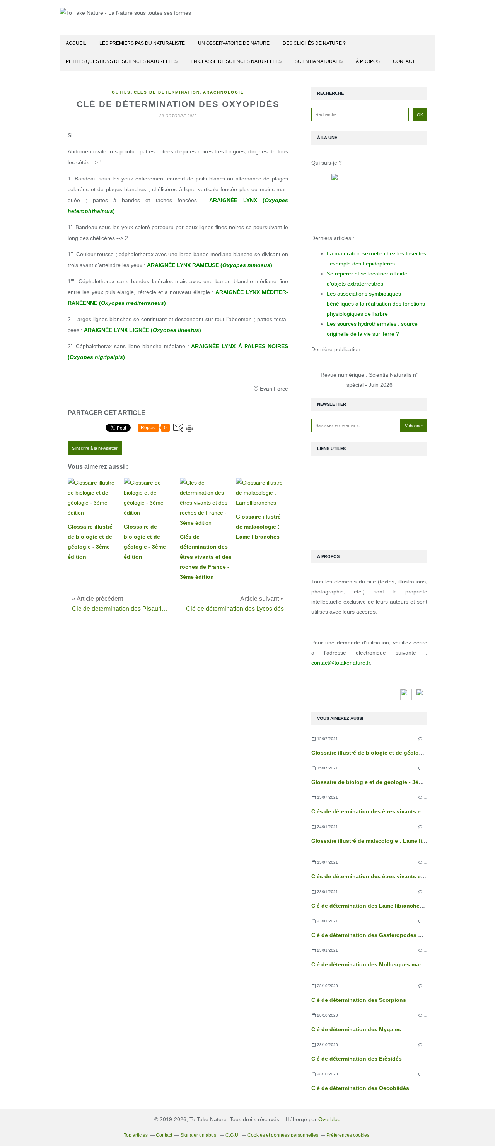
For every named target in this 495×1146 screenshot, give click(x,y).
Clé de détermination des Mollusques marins (370, 964)
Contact (404, 61)
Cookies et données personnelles (283, 1135)
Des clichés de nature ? (314, 43)
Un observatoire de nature (234, 43)
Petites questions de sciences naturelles (122, 61)
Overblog (329, 1119)
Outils (121, 92)
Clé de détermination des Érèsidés (356, 1059)
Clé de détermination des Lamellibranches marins (376, 906)
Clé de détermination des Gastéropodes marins (373, 935)
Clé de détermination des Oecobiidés (360, 1088)
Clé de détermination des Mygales (356, 1029)
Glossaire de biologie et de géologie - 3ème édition (378, 782)
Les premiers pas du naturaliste (142, 43)
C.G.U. (232, 1135)
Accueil (76, 43)
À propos (368, 61)
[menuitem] (76, 44)
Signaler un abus (198, 1135)
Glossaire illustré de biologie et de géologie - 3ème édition (388, 753)
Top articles (136, 1135)
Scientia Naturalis (319, 61)
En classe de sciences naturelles (236, 61)
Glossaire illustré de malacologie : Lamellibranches (379, 841)
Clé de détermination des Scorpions (358, 1000)
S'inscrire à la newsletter (95, 448)
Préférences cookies (347, 1135)
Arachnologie (223, 92)
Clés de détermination (167, 92)
